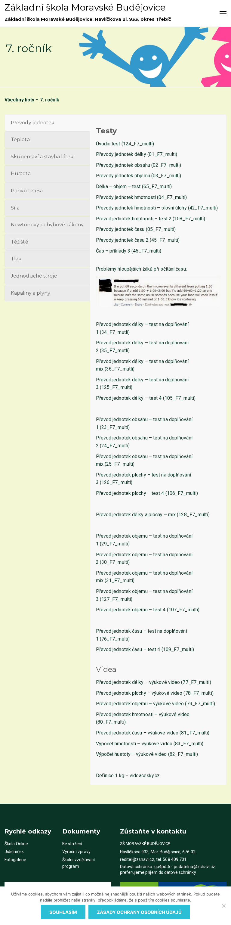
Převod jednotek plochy (121, 693)
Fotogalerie (15, 859)
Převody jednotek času (120, 229)
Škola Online (16, 843)
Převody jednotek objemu (123, 175)
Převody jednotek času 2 (122, 240)
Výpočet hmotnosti (116, 744)
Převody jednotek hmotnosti (126, 197)
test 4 (155, 398)
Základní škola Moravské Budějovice (85, 7)
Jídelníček (14, 851)
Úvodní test (108, 144)
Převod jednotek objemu (122, 703)
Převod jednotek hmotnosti (125, 714)
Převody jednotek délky (121, 154)
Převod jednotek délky (120, 682)
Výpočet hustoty (113, 754)
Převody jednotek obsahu (123, 165)
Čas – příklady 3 (113, 251)
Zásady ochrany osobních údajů (139, 912)
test (136, 186)
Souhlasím (63, 912)
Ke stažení (72, 843)
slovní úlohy (173, 208)
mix (172, 514)
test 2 (165, 219)
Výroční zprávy (76, 851)
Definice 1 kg (110, 775)
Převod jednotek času (119, 733)
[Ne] (223, 906)
